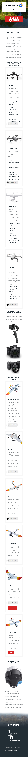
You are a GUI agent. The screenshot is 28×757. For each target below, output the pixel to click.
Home (8, 23)
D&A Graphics (14, 750)
